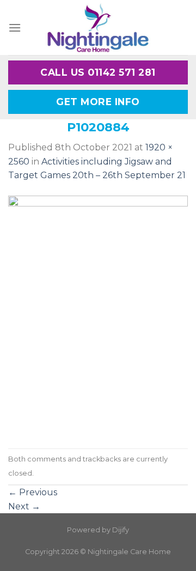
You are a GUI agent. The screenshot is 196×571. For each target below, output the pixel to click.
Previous (32, 492)
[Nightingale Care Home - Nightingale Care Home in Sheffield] (98, 27)
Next (24, 506)
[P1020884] (98, 314)
